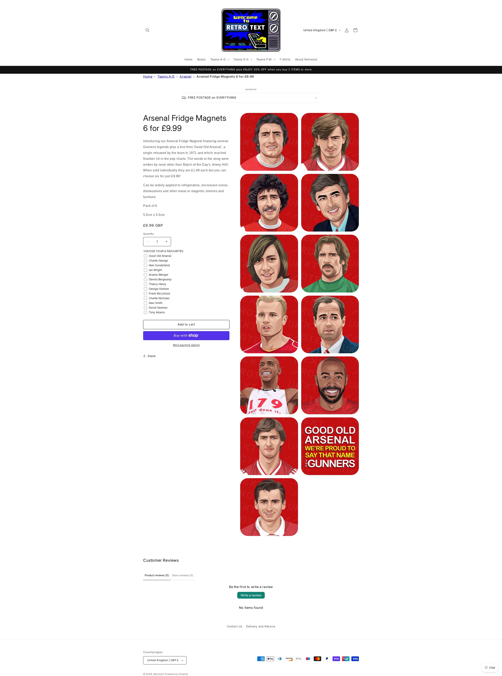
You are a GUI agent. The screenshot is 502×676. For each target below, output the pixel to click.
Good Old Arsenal (160, 255)
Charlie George (158, 260)
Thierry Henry (157, 283)
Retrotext (159, 674)
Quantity (148, 233)
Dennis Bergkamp (160, 279)
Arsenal (185, 76)
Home (147, 76)
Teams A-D (166, 76)
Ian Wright (155, 269)
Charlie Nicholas (159, 298)
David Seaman (158, 307)
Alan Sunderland (159, 265)
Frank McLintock (159, 293)
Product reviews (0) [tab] (157, 575)
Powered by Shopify (176, 674)
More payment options (186, 344)
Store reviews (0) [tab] (182, 575)
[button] (147, 30)
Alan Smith (155, 302)
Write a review (251, 595)
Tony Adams (157, 312)
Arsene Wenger (158, 274)
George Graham (159, 288)
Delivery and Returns (260, 626)
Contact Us (234, 626)
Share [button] (152, 356)
